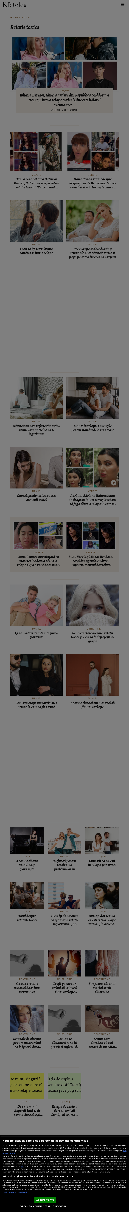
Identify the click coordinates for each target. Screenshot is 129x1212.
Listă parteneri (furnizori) (15, 1192)
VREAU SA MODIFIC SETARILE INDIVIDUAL (44, 1206)
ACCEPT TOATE (45, 1200)
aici (22, 1166)
